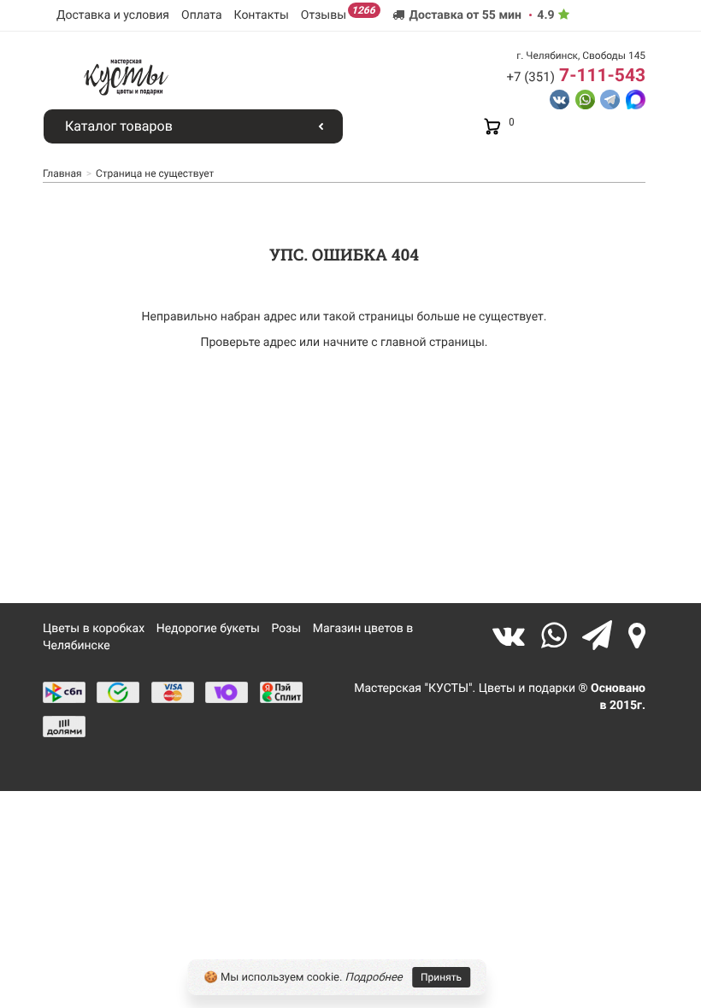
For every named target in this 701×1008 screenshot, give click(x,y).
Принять (441, 977)
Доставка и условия (112, 15)
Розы (286, 629)
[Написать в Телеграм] (610, 98)
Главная (62, 173)
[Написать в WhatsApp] (585, 98)
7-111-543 (576, 76)
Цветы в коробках (93, 629)
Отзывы (338, 13)
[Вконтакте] (512, 635)
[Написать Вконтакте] (559, 98)
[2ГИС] (636, 635)
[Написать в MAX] (635, 98)
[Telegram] (601, 635)
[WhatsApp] (557, 635)
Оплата (201, 15)
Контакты (261, 15)
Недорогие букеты (208, 629)
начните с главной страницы (404, 342)
